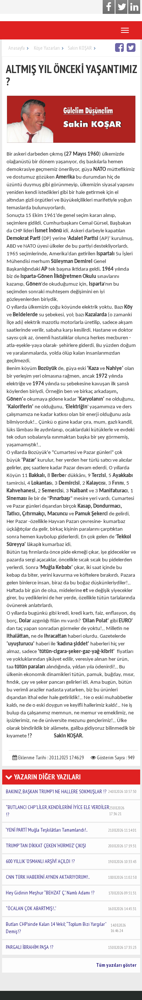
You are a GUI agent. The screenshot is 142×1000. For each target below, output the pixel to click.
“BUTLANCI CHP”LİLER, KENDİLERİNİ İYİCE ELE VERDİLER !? (65, 811)
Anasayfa (16, 48)
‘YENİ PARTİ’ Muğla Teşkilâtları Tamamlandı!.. (71, 830)
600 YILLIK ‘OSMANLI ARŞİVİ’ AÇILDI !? (71, 861)
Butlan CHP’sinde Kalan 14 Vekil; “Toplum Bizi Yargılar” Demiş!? (66, 928)
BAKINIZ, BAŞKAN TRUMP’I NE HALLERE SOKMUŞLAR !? (71, 791)
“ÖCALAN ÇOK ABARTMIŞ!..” (71, 908)
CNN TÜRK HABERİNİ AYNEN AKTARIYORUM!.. (71, 877)
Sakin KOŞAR (80, 48)
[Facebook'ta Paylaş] (120, 47)
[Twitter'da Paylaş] (132, 47)
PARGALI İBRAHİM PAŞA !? (71, 947)
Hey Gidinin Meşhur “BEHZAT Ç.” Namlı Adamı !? (71, 892)
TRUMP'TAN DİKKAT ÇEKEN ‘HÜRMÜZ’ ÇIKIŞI (71, 845)
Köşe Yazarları (47, 48)
